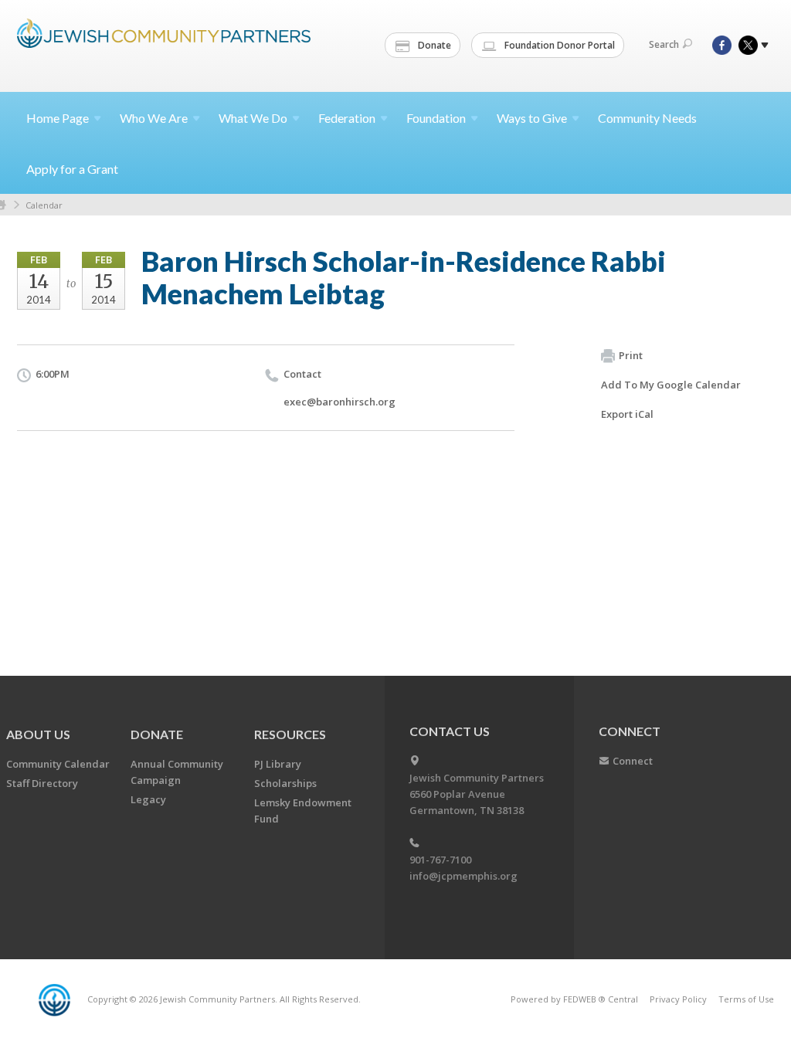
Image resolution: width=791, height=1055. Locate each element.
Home (57, 117)
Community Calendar (58, 764)
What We (253, 117)
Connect (633, 761)
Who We (154, 117)
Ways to (532, 117)
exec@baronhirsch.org (339, 402)
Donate (433, 45)
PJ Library (277, 764)
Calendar (44, 205)
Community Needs (647, 117)
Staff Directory (42, 783)
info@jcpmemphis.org (463, 876)
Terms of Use (746, 999)
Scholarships (285, 783)
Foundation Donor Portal (558, 45)
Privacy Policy (678, 999)
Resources (290, 734)
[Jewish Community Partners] (164, 44)
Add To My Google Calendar (671, 385)
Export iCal (627, 414)
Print (631, 355)
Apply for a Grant (72, 168)
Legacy (148, 799)
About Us (38, 734)
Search (664, 44)
